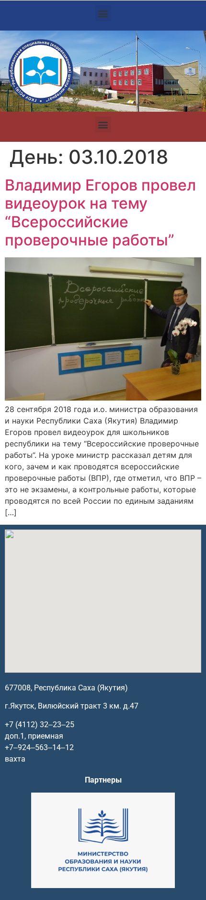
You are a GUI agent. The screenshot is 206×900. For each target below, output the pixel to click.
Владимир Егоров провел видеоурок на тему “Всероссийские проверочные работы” (100, 212)
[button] (103, 13)
